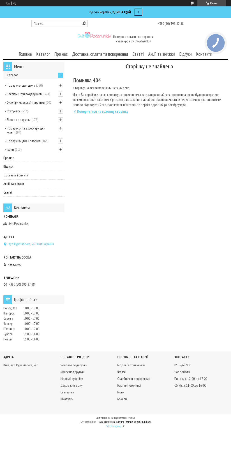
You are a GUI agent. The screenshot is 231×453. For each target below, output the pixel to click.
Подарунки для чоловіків (24, 141)
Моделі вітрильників (131, 365)
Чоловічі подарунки (73, 365)
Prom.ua (131, 417)
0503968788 (182, 365)
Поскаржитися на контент (110, 421)
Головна (25, 54)
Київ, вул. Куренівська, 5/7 (20, 365)
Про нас (61, 54)
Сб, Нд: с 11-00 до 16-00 (190, 385)
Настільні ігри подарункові (24, 94)
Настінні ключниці (129, 385)
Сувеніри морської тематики (26, 102)
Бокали (122, 399)
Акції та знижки (161, 54)
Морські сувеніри (71, 378)
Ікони (10, 149)
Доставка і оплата (15, 175)
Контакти (204, 54)
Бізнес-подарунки (18, 119)
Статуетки (13, 111)
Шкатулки (66, 399)
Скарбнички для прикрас (133, 378)
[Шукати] (84, 23)
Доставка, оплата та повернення (100, 54)
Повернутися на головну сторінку (102, 111)
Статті (138, 54)
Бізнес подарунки (72, 372)
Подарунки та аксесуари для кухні (26, 130)
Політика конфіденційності (138, 421)
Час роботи (182, 372)
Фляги (121, 372)
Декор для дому (71, 385)
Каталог (43, 54)
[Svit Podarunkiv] (94, 39)
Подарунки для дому (21, 85)
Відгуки (185, 54)
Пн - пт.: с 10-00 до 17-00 (190, 378)
